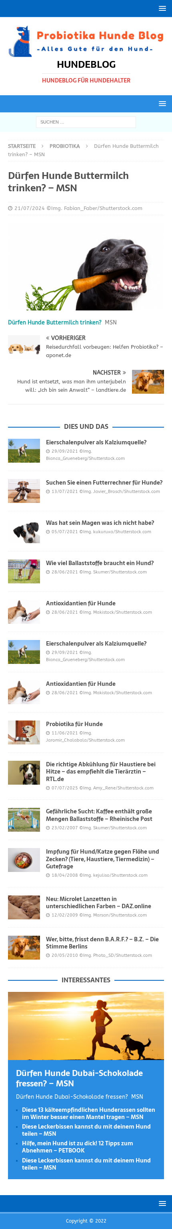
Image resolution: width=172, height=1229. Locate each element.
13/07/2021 (65, 491)
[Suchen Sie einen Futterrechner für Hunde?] (24, 491)
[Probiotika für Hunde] (24, 732)
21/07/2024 (29, 208)
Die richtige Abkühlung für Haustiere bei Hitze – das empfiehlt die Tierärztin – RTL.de (101, 771)
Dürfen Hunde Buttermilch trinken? (55, 322)
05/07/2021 (65, 531)
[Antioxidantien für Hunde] (24, 612)
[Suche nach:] (86, 121)
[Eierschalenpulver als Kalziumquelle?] (24, 451)
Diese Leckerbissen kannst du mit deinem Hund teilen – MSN (86, 1130)
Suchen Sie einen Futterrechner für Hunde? (104, 482)
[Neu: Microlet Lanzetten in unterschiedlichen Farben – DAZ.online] (24, 907)
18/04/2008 (65, 875)
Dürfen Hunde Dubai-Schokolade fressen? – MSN (79, 1078)
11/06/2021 (65, 733)
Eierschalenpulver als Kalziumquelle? (96, 442)
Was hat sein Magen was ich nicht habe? (100, 522)
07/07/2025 (65, 788)
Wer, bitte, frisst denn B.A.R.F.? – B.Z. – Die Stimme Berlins (102, 943)
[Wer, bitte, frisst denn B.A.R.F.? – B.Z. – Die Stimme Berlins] (24, 948)
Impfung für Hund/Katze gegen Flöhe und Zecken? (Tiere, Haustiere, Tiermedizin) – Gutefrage (102, 858)
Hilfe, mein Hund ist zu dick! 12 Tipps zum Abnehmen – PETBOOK (77, 1147)
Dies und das (86, 426)
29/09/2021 (65, 451)
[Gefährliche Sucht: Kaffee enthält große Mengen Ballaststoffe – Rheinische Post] (24, 820)
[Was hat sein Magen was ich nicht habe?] (24, 531)
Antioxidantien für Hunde (81, 603)
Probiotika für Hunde (74, 724)
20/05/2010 (65, 955)
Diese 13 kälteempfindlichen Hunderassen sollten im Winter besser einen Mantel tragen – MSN (88, 1113)
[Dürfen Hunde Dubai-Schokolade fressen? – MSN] (86, 1055)
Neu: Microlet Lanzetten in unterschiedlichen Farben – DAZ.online (98, 903)
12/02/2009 (65, 915)
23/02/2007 (65, 827)
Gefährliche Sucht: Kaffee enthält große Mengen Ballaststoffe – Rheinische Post (99, 815)
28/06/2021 (65, 572)
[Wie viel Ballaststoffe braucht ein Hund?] (24, 571)
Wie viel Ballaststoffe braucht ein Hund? (100, 563)
